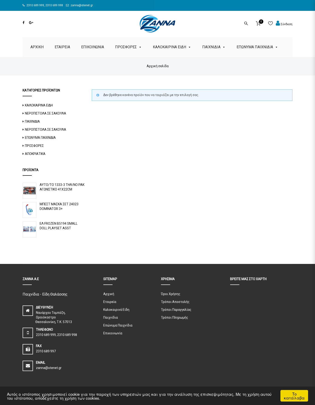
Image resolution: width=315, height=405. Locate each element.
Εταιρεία (109, 302)
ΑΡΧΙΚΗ (37, 47)
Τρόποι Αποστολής (175, 302)
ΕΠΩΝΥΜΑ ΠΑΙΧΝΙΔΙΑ (255, 47)
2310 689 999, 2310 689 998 (44, 5)
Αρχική (108, 294)
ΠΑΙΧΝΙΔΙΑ (211, 47)
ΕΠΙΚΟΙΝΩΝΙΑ (92, 47)
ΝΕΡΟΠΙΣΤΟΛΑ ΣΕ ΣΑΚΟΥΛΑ (45, 113)
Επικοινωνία (112, 333)
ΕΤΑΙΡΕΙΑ (62, 47)
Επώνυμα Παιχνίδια (117, 325)
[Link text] (23, 22)
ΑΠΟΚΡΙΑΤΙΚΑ (35, 154)
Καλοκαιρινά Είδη (116, 309)
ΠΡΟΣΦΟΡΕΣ (126, 47)
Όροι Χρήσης (170, 294)
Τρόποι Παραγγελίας (176, 309)
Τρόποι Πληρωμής (174, 317)
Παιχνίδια (110, 317)
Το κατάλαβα (294, 396)
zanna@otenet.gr (81, 5)
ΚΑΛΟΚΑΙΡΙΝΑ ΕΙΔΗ (169, 47)
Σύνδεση (286, 24)
